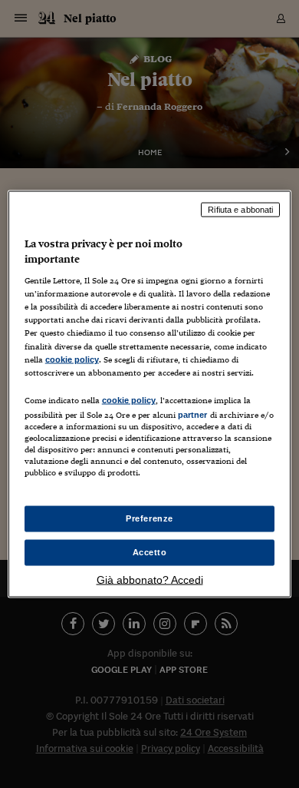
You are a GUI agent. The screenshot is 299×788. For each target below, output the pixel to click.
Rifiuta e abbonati (240, 209)
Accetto (150, 552)
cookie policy (72, 358)
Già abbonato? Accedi (150, 579)
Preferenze (149, 518)
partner (193, 414)
